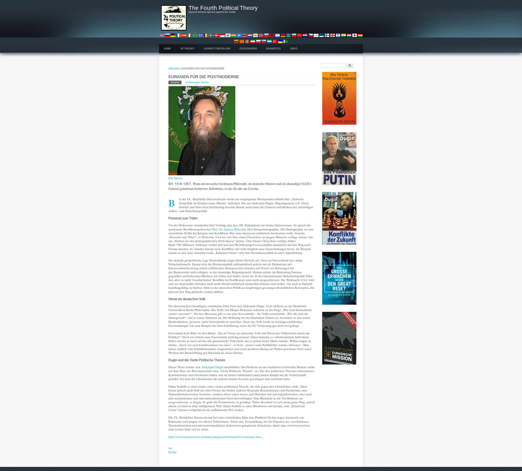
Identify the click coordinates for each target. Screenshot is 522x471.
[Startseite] (174, 29)
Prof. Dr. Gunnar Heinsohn (229, 229)
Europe (172, 452)
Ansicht (176, 82)
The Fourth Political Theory (223, 8)
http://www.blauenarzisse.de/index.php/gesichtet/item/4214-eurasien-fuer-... (216, 437)
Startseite (173, 68)
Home (167, 48)
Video (293, 48)
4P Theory (187, 48)
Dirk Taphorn (175, 178)
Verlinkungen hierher (197, 82)
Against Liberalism (217, 48)
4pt (170, 448)
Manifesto (273, 48)
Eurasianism (248, 48)
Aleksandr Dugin (212, 367)
